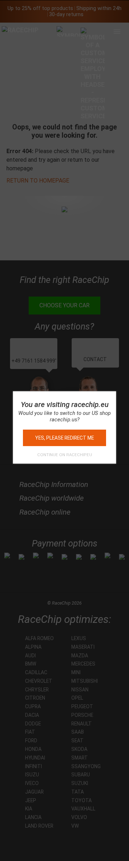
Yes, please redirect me (64, 438)
